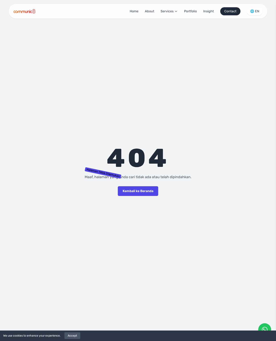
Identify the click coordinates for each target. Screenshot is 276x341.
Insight (208, 11)
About (149, 11)
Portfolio (190, 11)
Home (134, 11)
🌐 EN (254, 11)
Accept (72, 335)
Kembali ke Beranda (138, 191)
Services (167, 11)
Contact (230, 11)
